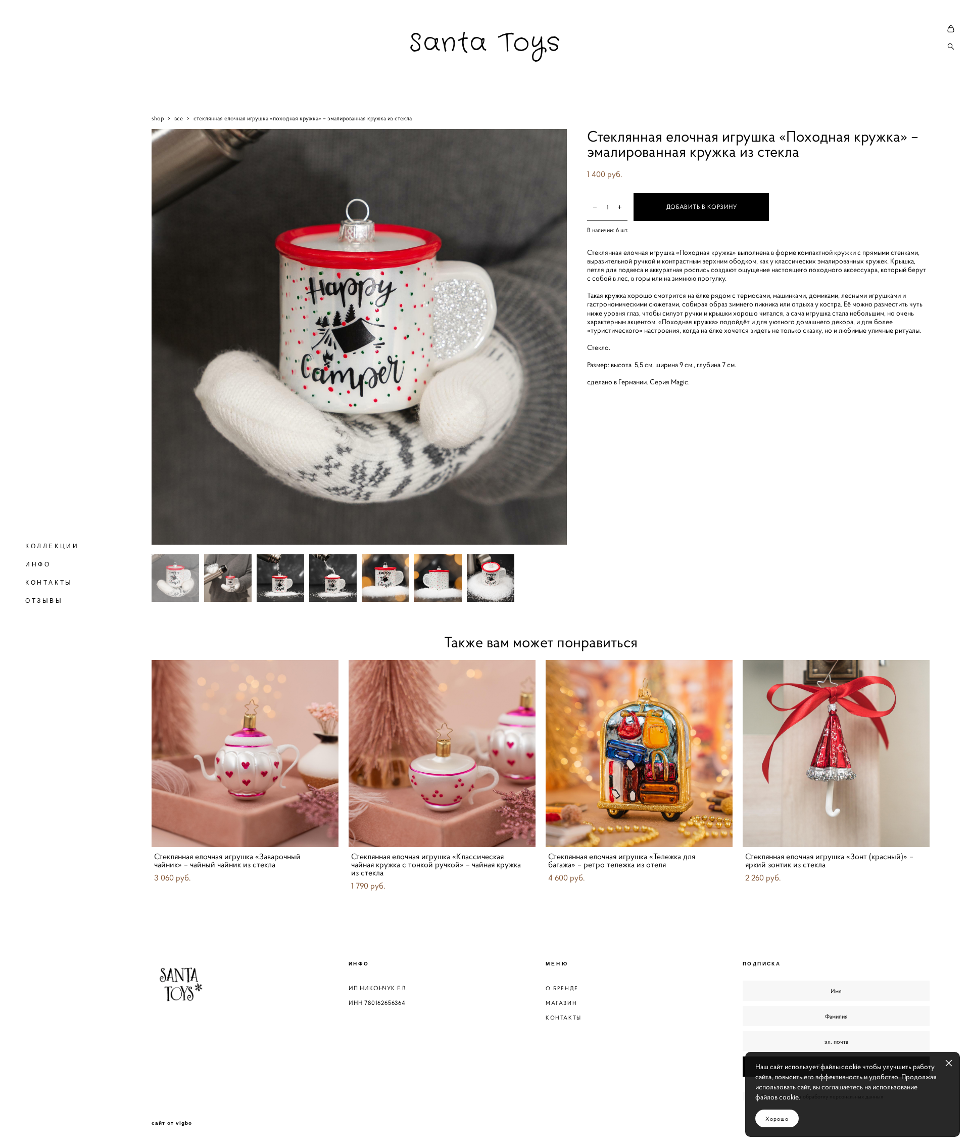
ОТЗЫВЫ (44, 600)
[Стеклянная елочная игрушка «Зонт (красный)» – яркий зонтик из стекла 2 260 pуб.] (836, 753)
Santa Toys (485, 43)
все (178, 118)
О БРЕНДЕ (562, 988)
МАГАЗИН (561, 1002)
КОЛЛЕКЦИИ (52, 546)
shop (158, 118)
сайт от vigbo (172, 1123)
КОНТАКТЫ (49, 582)
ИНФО (38, 564)
